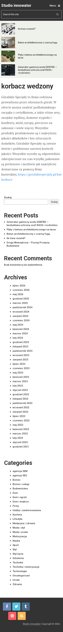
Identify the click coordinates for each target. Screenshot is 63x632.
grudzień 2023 (21, 342)
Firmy (16, 506)
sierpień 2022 (20, 411)
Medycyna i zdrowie (24, 523)
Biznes (16, 479)
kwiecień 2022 (21, 429)
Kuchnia (17, 514)
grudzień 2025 (21, 298)
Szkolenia (18, 558)
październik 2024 (22, 307)
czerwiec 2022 (21, 420)
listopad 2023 (20, 346)
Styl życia (18, 553)
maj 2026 (18, 294)
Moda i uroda (20, 532)
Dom (15, 492)
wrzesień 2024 (21, 311)
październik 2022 (22, 403)
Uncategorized (21, 575)
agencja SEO (20, 475)
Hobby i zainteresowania (27, 510)
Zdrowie (17, 584)
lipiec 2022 (19, 416)
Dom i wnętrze (21, 501)
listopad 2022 (20, 398)
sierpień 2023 (20, 359)
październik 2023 (22, 350)
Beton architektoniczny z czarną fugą (37, 42)
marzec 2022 (20, 433)
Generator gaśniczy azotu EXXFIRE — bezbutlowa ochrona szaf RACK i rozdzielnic (37, 70)
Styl (15, 549)
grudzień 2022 (21, 394)
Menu (53, 5)
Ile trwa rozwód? (27, 29)
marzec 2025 (20, 303)
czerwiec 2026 (21, 290)
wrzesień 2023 (21, 355)
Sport (16, 545)
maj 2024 (18, 324)
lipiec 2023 (19, 364)
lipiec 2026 (19, 285)
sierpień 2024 (20, 316)
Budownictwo (20, 488)
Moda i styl (19, 527)
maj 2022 (18, 424)
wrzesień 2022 (21, 407)
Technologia (20, 571)
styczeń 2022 (20, 442)
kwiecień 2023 (21, 377)
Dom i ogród (19, 497)
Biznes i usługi (21, 484)
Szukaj (8, 197)
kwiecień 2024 (21, 329)
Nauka (16, 540)
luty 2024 (18, 337)
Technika (18, 562)
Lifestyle (17, 519)
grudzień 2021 (21, 446)
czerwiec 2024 (21, 320)
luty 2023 (18, 385)
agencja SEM (20, 471)
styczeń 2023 (20, 390)
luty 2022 (18, 437)
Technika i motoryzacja (26, 566)
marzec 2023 (20, 381)
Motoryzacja (20, 536)
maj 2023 (18, 372)
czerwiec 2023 (21, 368)
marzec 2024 (20, 333)
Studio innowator (16, 5)
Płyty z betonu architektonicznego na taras (31, 229)
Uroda (16, 579)
